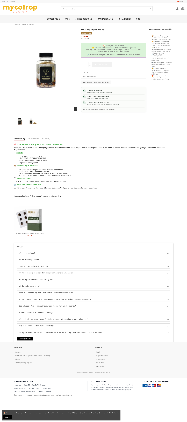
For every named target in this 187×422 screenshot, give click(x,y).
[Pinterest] (87, 72)
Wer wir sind (86, 109)
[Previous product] (172, 25)
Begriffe (108, 372)
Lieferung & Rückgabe (98, 109)
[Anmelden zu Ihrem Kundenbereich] (177, 9)
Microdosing (100, 359)
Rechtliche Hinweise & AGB (44, 395)
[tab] (45, 139)
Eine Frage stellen (25, 338)
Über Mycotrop (19, 395)
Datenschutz (101, 372)
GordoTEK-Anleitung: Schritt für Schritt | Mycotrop (32, 355)
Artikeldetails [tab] (33, 139)
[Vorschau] (29, 230)
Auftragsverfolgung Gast (23, 362)
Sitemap (18, 359)
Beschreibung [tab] (19, 139)
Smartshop (100, 362)
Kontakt (12, 1)
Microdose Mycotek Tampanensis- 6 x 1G (30, 233)
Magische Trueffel (102, 355)
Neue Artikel (5, 1)
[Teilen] (82, 72)
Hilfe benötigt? (110, 109)
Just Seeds (100, 366)
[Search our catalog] (150, 8)
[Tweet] (84, 72)
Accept (7, 417)
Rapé (98, 352)
